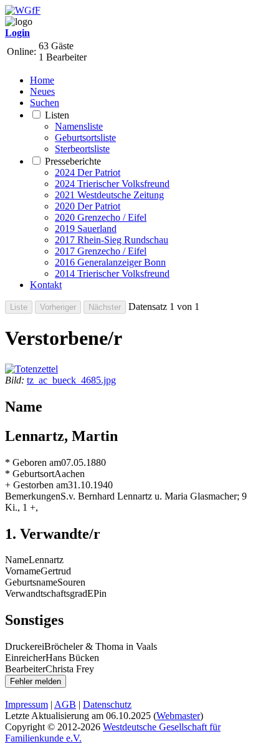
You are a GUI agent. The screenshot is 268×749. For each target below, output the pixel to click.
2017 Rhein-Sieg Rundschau (111, 239)
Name (17, 559)
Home (42, 80)
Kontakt (46, 284)
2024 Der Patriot (87, 172)
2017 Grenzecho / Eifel (100, 251)
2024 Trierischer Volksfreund (112, 183)
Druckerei (24, 646)
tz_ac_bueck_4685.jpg (71, 380)
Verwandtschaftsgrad (46, 593)
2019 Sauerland (86, 228)
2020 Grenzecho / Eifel (100, 217)
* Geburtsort (29, 473)
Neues (42, 91)
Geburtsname (31, 582)
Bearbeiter (25, 669)
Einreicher (25, 657)
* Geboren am (33, 462)
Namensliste (79, 126)
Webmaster (178, 715)
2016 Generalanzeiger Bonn (110, 262)
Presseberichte (73, 161)
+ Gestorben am (36, 485)
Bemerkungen (32, 496)
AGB (65, 704)
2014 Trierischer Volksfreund (112, 273)
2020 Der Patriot (87, 206)
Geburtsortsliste (85, 137)
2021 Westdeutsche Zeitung (109, 195)
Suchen (44, 102)
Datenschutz (107, 704)
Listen (57, 115)
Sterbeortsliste (82, 148)
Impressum (26, 704)
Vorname (23, 571)
